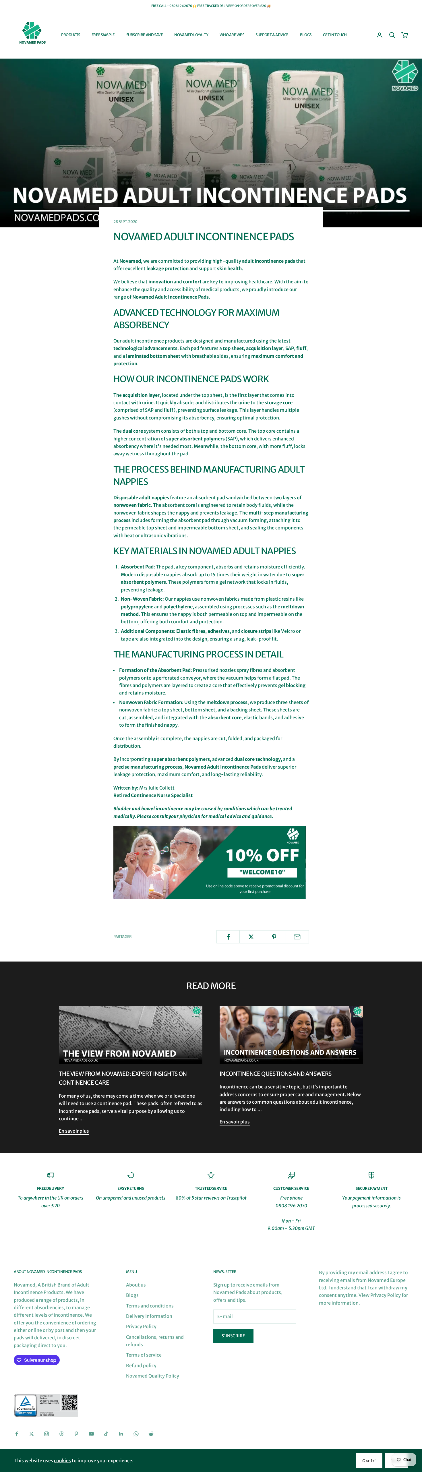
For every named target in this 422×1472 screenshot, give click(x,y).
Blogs (305, 34)
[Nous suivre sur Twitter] (31, 1434)
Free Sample (103, 34)
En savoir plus (74, 1131)
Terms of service (144, 1355)
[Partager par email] (297, 937)
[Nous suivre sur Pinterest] (76, 1434)
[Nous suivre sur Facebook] (17, 1434)
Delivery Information (149, 1316)
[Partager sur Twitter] (251, 937)
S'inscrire (233, 1335)
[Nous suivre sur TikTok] (106, 1434)
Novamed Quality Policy (152, 1376)
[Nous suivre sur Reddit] (151, 1434)
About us (136, 1285)
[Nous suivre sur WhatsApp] (136, 1434)
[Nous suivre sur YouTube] (91, 1434)
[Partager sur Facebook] (228, 937)
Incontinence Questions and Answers (276, 1073)
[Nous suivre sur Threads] (61, 1434)
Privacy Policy (141, 1326)
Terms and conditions (150, 1306)
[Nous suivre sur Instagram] (46, 1434)
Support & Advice (272, 34)
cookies (62, 1460)
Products (70, 34)
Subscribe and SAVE (144, 34)
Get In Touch (335, 34)
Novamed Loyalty (191, 34)
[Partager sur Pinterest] (274, 937)
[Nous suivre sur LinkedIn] (121, 1434)
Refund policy (141, 1365)
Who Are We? (232, 34)
